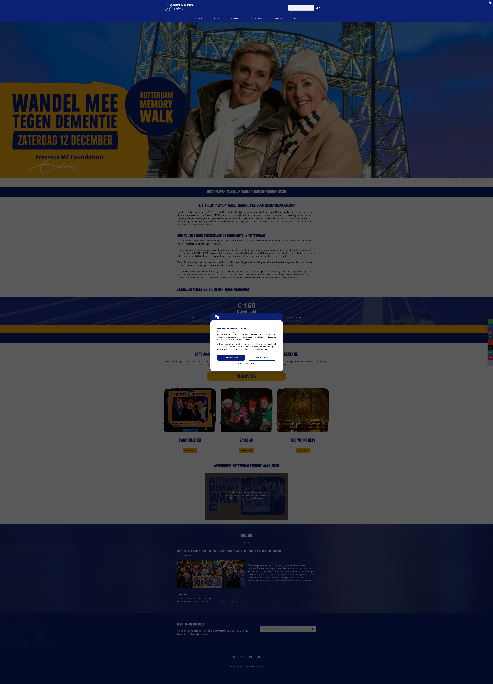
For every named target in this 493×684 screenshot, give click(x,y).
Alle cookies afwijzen (246, 364)
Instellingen (262, 357)
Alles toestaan (231, 357)
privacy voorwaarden (225, 339)
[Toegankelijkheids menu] (490, 2)
